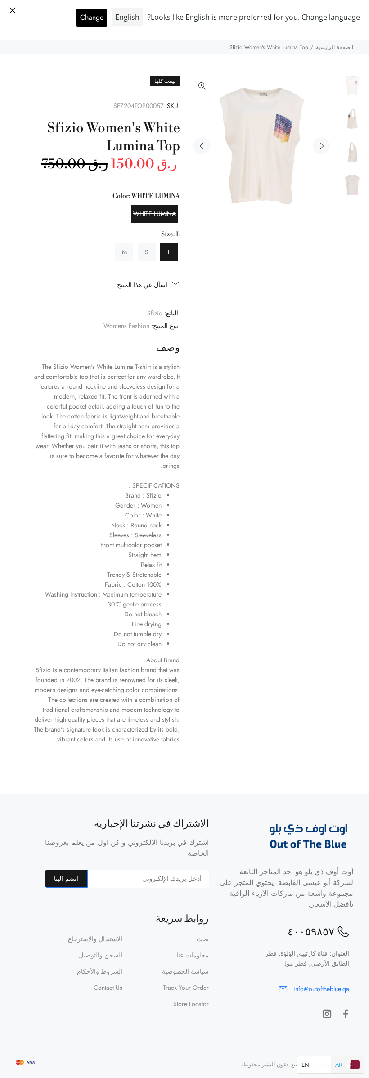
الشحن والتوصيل (100, 955)
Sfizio (154, 313)
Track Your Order (186, 987)
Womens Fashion (126, 325)
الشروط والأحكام (99, 971)
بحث (203, 938)
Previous (202, 145)
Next (321, 145)
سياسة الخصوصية (185, 971)
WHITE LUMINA (154, 213)
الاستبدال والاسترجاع (95, 938)
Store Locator (191, 1003)
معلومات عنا (192, 955)
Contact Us (108, 987)
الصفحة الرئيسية (334, 47)
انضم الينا (66, 878)
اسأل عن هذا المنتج (142, 284)
